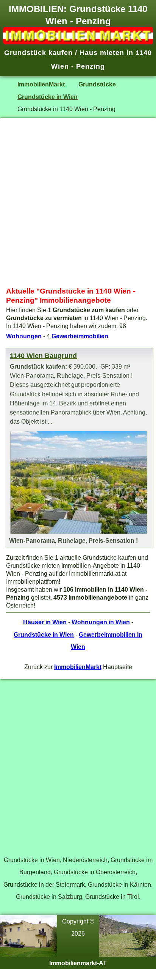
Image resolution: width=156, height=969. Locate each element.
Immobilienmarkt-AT (78, 963)
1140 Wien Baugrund (43, 356)
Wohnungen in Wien (101, 622)
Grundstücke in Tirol (112, 896)
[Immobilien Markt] (78, 42)
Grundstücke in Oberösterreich (95, 871)
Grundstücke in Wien (47, 96)
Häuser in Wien (45, 622)
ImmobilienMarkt (41, 84)
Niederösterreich (85, 859)
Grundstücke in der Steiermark (44, 884)
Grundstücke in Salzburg (49, 896)
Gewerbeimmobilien (79, 336)
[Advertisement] (78, 202)
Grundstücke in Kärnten (119, 884)
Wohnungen (24, 336)
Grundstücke (97, 84)
